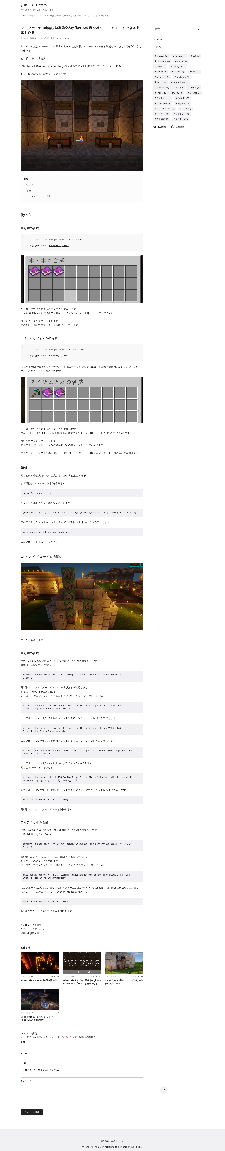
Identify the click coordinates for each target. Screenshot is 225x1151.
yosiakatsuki (111, 1146)
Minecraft (66, 38)
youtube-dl (163, 103)
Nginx (161, 82)
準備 (28, 190)
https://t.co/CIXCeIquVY (40, 239)
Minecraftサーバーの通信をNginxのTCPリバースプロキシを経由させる (82, 982)
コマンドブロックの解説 (38, 196)
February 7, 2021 (58, 245)
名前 (23, 1042)
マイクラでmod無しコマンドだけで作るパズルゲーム (124, 982)
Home (24, 15)
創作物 (33, 15)
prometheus (180, 82)
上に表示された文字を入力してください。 (42, 1070)
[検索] (199, 28)
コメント (26, 1080)
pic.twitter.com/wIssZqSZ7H (69, 239)
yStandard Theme (91, 1146)
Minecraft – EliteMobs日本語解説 (39, 980)
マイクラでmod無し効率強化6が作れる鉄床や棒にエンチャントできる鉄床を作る (74, 15)
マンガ (186, 108)
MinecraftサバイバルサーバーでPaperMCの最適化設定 (37, 1018)
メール (24, 1052)
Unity (178, 92)
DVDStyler (178, 66)
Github (161, 71)
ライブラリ (182, 113)
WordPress (137, 1146)
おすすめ (183, 103)
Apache (180, 55)
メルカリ (162, 113)
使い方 (29, 184)
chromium (163, 61)
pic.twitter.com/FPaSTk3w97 (70, 349)
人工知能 (162, 119)
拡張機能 (181, 119)
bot (196, 55)
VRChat (195, 92)
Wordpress (163, 98)
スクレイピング (165, 108)
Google (179, 71)
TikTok (195, 87)
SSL (179, 87)
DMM (161, 66)
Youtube (183, 98)
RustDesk (163, 87)
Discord (182, 61)
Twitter (162, 92)
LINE (195, 71)
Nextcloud (183, 77)
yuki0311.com (34, 4)
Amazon (162, 55)
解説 (158, 46)
